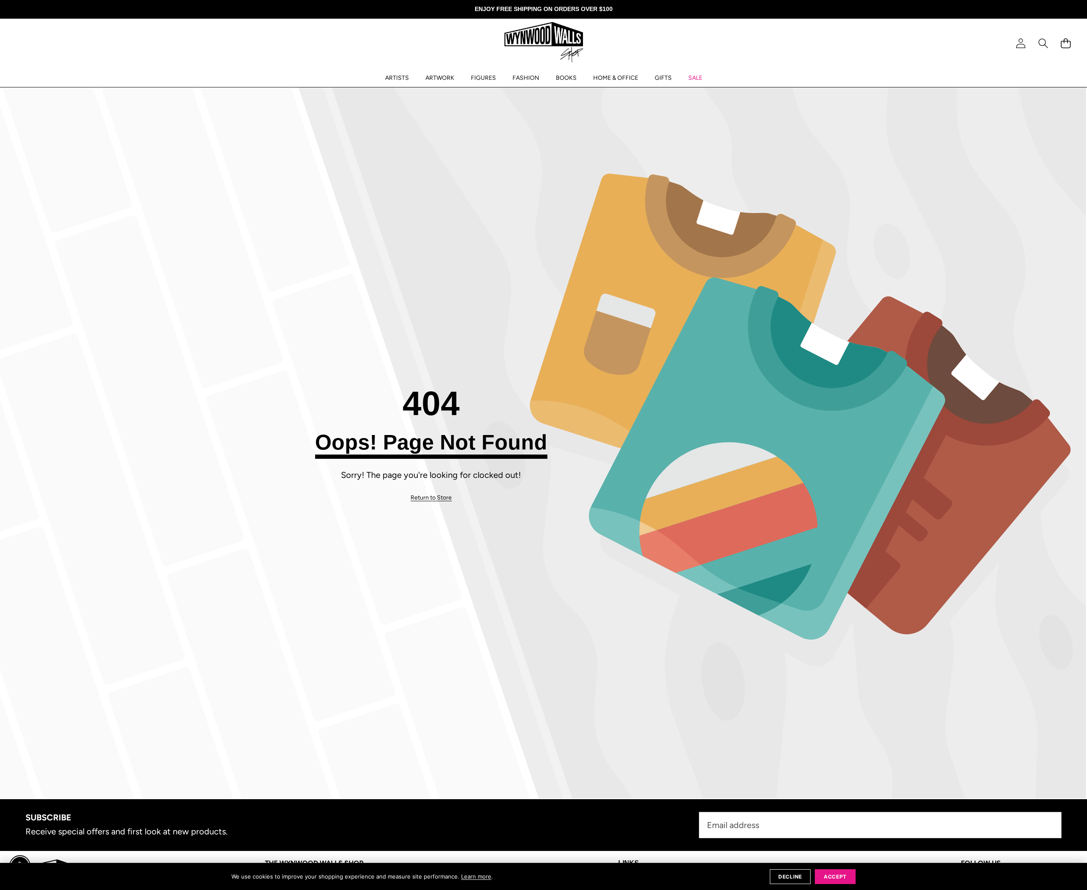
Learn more (476, 876)
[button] (1043, 43)
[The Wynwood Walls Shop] (543, 44)
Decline (790, 876)
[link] (431, 498)
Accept (835, 876)
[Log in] (1020, 43)
